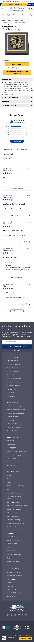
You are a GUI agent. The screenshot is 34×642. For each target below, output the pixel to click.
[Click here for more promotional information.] (20, 73)
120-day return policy (11, 98)
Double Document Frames (15, 368)
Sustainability (11, 465)
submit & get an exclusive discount (17, 347)
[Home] (17, 9)
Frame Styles (11, 458)
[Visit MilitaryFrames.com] (17, 1)
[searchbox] (9, 149)
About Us (10, 475)
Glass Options (12, 448)
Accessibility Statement (15, 493)
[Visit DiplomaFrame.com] (7, 1)
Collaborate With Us (14, 509)
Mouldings (10, 441)
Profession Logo (12, 417)
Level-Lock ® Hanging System (17, 455)
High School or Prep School (16, 410)
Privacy (5, 635)
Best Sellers (11, 396)
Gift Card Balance (13, 569)
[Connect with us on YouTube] (19, 615)
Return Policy (11, 551)
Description (7, 79)
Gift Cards (10, 393)
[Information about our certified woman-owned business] (27, 627)
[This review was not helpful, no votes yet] (29, 189)
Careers (9, 479)
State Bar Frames (13, 371)
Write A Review (17, 141)
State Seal (10, 420)
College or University (14, 406)
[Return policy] (17, 627)
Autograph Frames (13, 386)
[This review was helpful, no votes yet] (26, 189)
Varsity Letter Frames (14, 378)
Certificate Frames (13, 364)
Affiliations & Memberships (16, 486)
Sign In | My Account (14, 540)
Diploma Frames (12, 361)
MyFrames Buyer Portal (14, 576)
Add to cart (17, 64)
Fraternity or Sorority (14, 427)
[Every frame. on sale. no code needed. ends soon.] (17, 4)
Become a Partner (13, 516)
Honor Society (12, 424)
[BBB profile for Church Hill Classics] (6, 627)
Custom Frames (12, 375)
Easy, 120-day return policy (17, 68)
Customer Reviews (9, 105)
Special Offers (12, 565)
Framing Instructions (14, 554)
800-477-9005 (12, 590)
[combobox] (24, 162)
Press (9, 482)
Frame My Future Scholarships (17, 506)
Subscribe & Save (13, 561)
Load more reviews (17, 311)
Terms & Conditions (16, 635)
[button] (29, 9)
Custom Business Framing (16, 523)
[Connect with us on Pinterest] (22, 615)
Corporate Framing (13, 520)
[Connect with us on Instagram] (15, 615)
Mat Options (11, 444)
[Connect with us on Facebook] (8, 615)
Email (9, 583)
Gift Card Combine (13, 572)
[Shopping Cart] (32, 9)
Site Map (28, 635)
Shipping (5, 101)
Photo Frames (11, 389)
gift (10, 158)
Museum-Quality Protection (16, 451)
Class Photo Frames (13, 382)
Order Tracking (12, 544)
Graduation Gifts (12, 431)
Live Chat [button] (10, 586)
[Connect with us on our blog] (26, 615)
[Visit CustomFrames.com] (27, 1)
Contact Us (11, 537)
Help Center (11, 596)
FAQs (8, 558)
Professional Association (15, 413)
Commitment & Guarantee (16, 462)
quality (5, 158)
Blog (8, 489)
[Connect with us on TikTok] (11, 615)
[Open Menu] (2, 9)
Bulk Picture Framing (14, 527)
